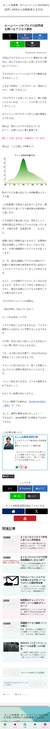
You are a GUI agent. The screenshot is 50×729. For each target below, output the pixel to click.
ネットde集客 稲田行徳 (26, 437)
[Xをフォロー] (21, 467)
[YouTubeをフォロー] (26, 467)
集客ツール (9, 476)
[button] (32, 44)
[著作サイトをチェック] (17, 467)
